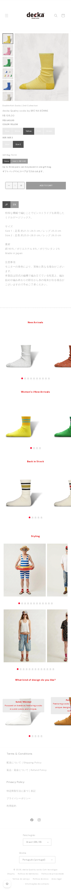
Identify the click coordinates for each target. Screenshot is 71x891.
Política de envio (41, 879)
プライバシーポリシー (19, 798)
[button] (6, 15)
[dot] (22, 378)
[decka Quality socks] (35, 15)
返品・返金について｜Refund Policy (27, 770)
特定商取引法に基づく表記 (21, 790)
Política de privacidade (52, 874)
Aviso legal (57, 879)
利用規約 (11, 805)
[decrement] (8, 185)
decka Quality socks (32, 869)
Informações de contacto (37, 884)
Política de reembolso (28, 874)
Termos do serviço (21, 879)
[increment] (21, 185)
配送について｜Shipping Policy (24, 762)
